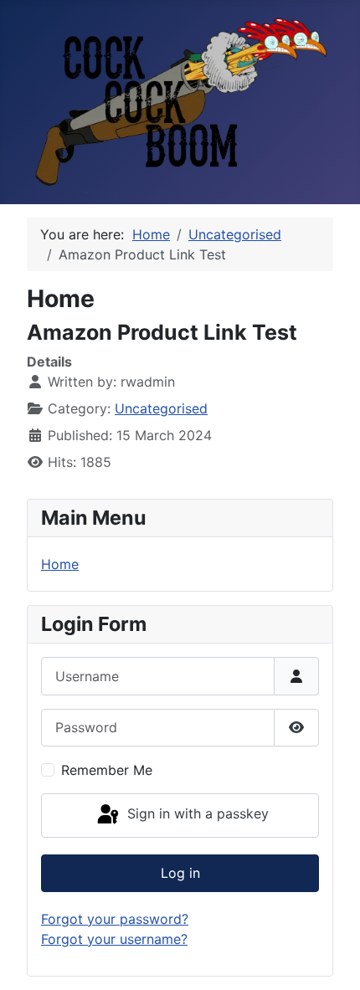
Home (60, 564)
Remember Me (106, 770)
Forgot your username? (114, 939)
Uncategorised (161, 408)
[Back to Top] (331, 959)
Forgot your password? (114, 918)
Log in (180, 872)
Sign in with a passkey (196, 813)
